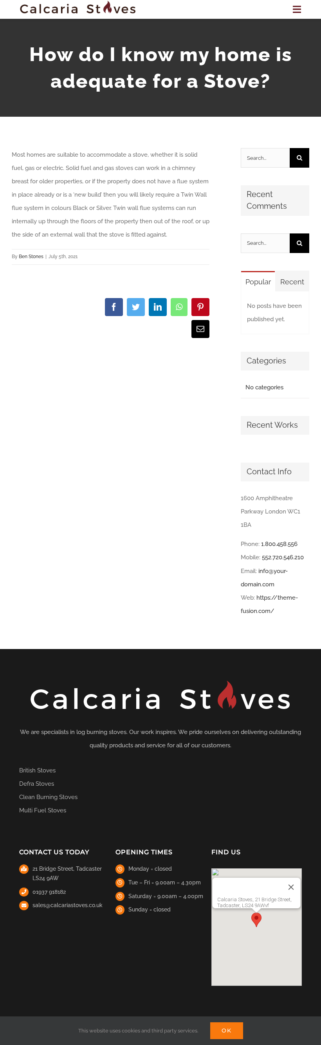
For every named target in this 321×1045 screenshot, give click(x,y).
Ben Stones (31, 256)
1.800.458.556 (279, 544)
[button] (256, 919)
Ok (227, 1030)
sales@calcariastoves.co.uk (67, 905)
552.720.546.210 (283, 557)
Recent (292, 282)
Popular (258, 282)
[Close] (291, 887)
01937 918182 (49, 892)
